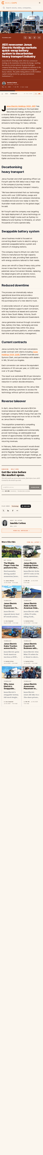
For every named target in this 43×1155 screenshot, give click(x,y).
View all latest (33, 542)
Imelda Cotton (12, 83)
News (6, 93)
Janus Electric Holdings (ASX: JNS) (21, 106)
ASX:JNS (27, 506)
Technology (15, 506)
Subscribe (35, 487)
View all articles (20, 530)
